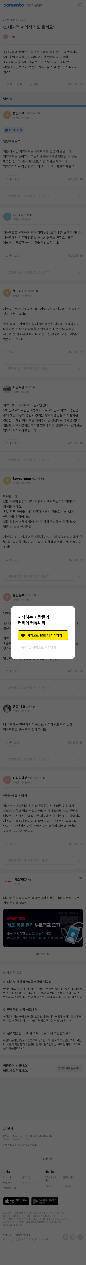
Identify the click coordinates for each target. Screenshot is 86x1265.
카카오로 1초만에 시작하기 (44, 635)
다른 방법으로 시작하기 (41, 647)
